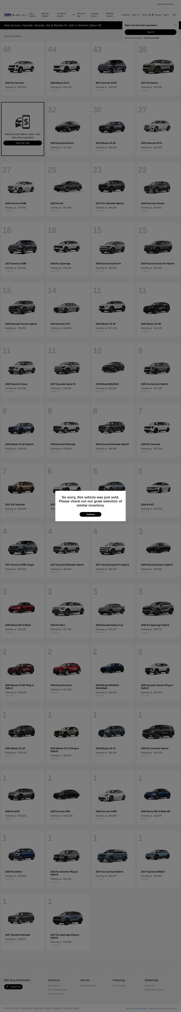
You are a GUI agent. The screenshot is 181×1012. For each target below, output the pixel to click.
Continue (90, 514)
